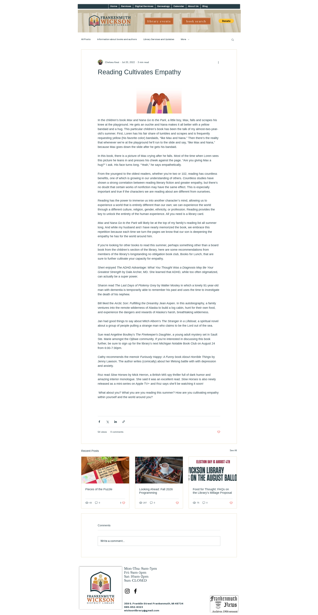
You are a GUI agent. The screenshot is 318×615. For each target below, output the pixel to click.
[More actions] (218, 62)
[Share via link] (123, 421)
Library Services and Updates (158, 39)
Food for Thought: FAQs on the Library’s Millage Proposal (212, 491)
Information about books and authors (117, 39)
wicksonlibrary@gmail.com (141, 610)
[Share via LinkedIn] (115, 421)
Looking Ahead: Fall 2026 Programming (156, 491)
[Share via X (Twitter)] (107, 421)
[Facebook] (135, 591)
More (183, 39)
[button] (232, 39)
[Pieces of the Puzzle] (105, 470)
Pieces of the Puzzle (98, 489)
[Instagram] (127, 591)
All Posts (86, 39)
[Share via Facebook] (99, 421)
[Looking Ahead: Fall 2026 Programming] (159, 470)
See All (233, 450)
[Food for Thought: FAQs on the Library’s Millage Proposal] (213, 470)
